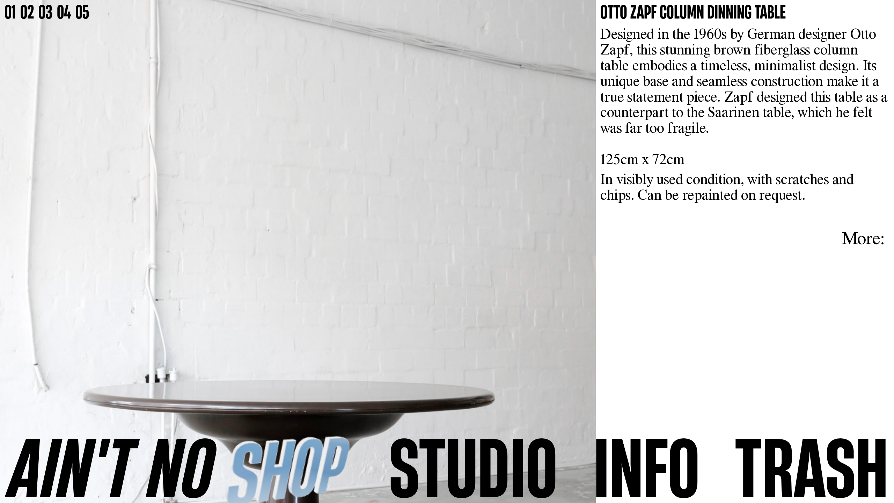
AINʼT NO (111, 466)
